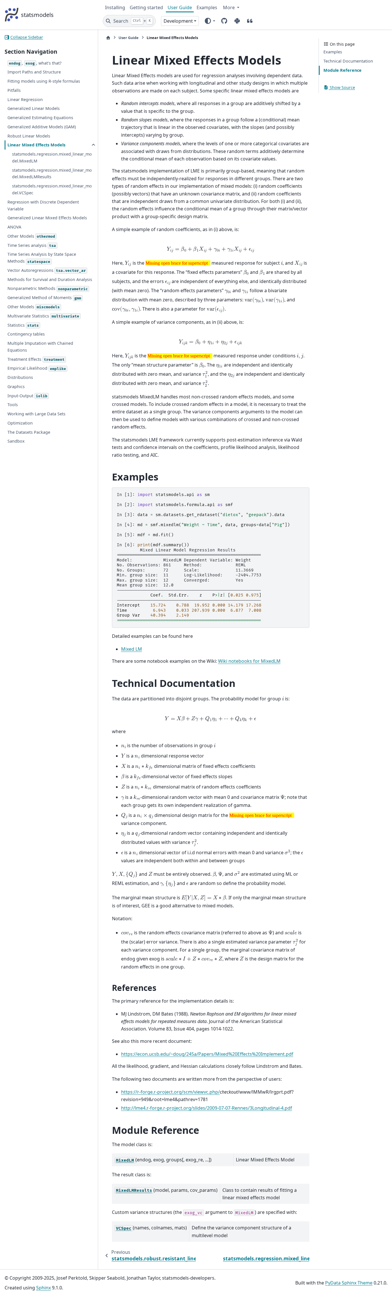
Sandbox (16, 441)
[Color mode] (209, 21)
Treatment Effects (36, 359)
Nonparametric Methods (47, 288)
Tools (12, 405)
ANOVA (14, 227)
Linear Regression (25, 99)
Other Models (31, 236)
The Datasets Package (28, 432)
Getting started (146, 7)
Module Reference (342, 70)
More (229, 7)
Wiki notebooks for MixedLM (249, 661)
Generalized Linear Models (33, 108)
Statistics (23, 325)
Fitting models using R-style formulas (43, 81)
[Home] (108, 38)
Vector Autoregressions (46, 270)
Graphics (16, 386)
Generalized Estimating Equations (40, 117)
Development (178, 21)
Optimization (20, 423)
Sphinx (43, 1288)
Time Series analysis (31, 245)
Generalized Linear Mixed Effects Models (47, 218)
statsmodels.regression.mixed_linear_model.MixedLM (52, 158)
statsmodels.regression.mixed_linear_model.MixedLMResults (52, 173)
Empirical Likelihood (36, 368)
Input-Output (27, 395)
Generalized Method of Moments (44, 298)
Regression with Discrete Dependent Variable (43, 205)
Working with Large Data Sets (36, 414)
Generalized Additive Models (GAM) (41, 126)
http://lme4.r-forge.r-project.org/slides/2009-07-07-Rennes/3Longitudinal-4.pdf (206, 1108)
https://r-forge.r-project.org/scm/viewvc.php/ (170, 1092)
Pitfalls (14, 90)
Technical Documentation (348, 61)
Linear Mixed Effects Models (36, 145)
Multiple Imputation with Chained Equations (40, 346)
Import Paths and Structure (34, 72)
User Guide (180, 7)
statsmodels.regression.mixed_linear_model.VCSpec (52, 189)
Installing (115, 7)
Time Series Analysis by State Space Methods (41, 258)
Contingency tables (26, 334)
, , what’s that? (35, 63)
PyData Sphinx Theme (348, 1283)
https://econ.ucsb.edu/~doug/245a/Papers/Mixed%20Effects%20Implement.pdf (207, 1054)
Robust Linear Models (28, 136)
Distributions (20, 377)
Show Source (342, 87)
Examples (207, 7)
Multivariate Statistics (43, 316)
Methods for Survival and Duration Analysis (49, 279)
